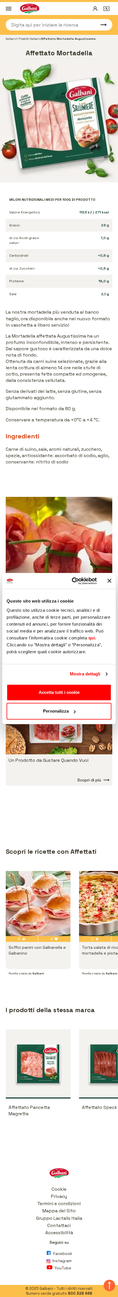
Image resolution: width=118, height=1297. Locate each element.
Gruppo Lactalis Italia (59, 1218)
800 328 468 (80, 1293)
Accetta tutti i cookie (59, 692)
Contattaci (59, 1225)
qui (91, 637)
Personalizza (56, 711)
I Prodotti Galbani (28, 39)
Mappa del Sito (59, 1211)
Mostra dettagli (85, 673)
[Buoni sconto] (106, 8)
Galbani (11, 39)
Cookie (59, 1189)
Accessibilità (59, 1233)
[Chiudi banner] (109, 581)
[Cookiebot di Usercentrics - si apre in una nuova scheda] (73, 581)
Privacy (59, 1196)
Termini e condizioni (59, 1204)
